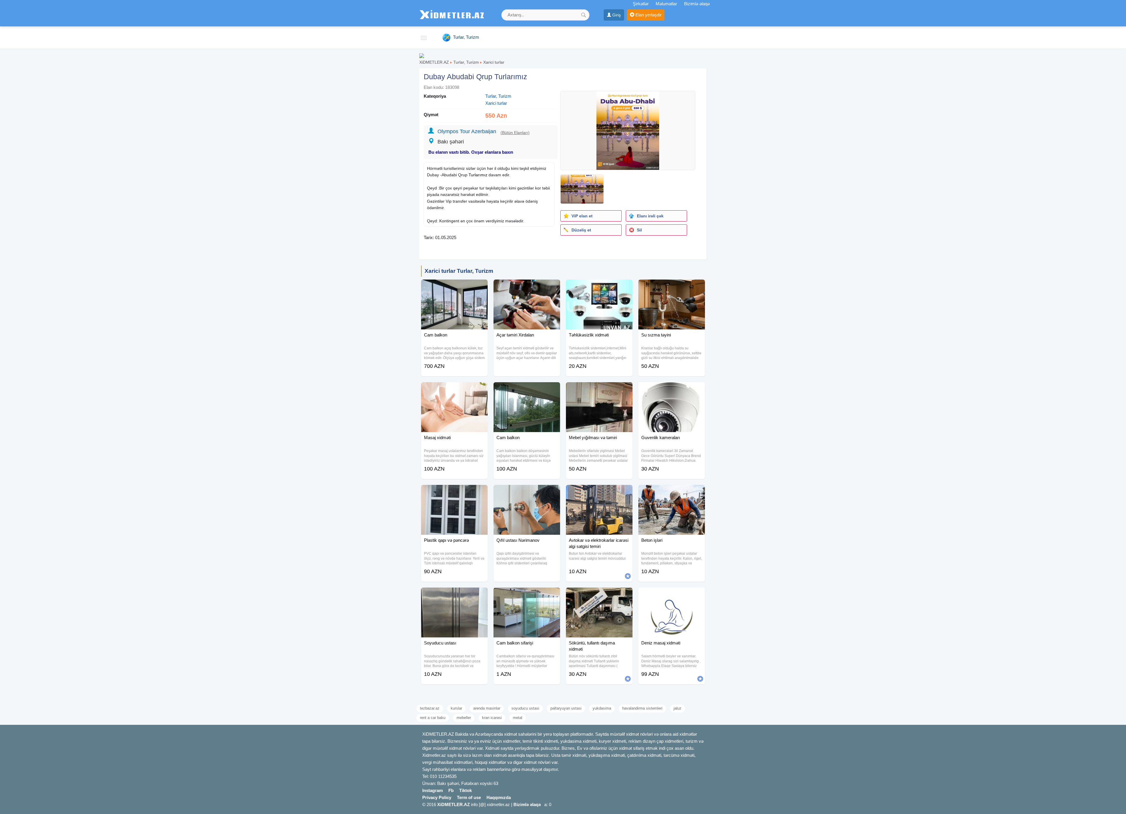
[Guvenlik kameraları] (671, 389)
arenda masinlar (486, 708)
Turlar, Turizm (466, 62)
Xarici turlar (493, 62)
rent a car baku (432, 717)
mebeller (464, 717)
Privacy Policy (436, 797)
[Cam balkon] (454, 287)
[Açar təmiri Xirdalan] (527, 287)
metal (517, 717)
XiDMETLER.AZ (434, 62)
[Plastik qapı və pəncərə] (454, 492)
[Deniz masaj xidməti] (671, 595)
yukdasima (602, 708)
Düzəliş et (581, 230)
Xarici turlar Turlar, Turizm (459, 271)
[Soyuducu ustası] (454, 595)
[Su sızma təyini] (671, 287)
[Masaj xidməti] (454, 389)
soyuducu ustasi (525, 708)
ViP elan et (582, 216)
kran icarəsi (492, 717)
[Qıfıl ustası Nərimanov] (527, 492)
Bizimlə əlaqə (697, 3)
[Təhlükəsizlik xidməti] (599, 287)
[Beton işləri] (671, 492)
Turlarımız (478, 174)
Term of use (469, 797)
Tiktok (465, 790)
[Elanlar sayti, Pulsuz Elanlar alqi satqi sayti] (421, 55)
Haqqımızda (498, 797)
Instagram (432, 790)
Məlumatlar (666, 3)
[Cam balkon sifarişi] (527, 595)
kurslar (456, 708)
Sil (639, 230)
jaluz (677, 708)
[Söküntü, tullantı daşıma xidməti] (599, 595)
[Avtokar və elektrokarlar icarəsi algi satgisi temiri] (599, 492)
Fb (451, 790)
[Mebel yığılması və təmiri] (599, 389)
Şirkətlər (641, 3)
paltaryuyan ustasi (565, 708)
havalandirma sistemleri (642, 708)
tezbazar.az (430, 708)
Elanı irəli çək (650, 216)
